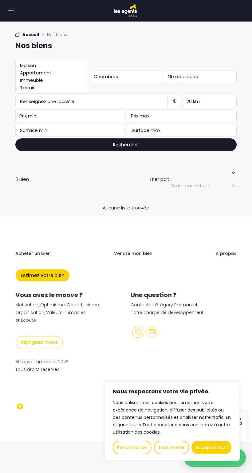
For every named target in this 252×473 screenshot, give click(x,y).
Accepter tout (211, 447)
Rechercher (126, 144)
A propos (226, 253)
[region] (172, 421)
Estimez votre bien (43, 275)
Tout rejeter (171, 447)
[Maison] (50, 65)
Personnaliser (132, 447)
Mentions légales (36, 389)
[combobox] (203, 185)
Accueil (30, 35)
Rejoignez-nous (39, 342)
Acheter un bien (33, 253)
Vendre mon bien (133, 253)
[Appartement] (50, 73)
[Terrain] (50, 87)
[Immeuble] (50, 80)
